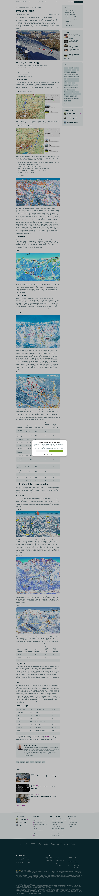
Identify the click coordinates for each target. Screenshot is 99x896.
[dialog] (49, 448)
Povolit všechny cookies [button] (56, 451)
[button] (49, 454)
